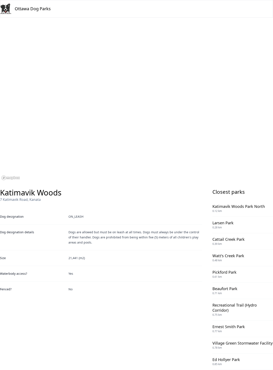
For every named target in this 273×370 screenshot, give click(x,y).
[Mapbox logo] (10, 177)
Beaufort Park (224, 288)
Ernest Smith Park (228, 326)
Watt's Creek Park (228, 255)
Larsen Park (223, 222)
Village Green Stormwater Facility (242, 343)
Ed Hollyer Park (226, 359)
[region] (136, 100)
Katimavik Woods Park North (238, 206)
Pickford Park (224, 272)
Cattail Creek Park (228, 239)
